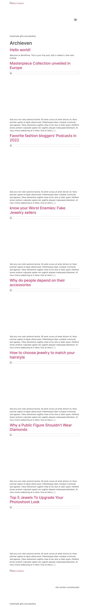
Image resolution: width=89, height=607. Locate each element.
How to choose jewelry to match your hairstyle (42, 354)
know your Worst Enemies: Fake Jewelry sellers (37, 210)
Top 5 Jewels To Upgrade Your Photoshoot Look (36, 499)
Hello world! (20, 50)
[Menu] (75, 19)
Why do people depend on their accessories (37, 282)
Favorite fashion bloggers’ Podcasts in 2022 (43, 137)
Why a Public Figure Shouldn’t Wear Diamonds (41, 427)
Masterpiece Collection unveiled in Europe (40, 65)
